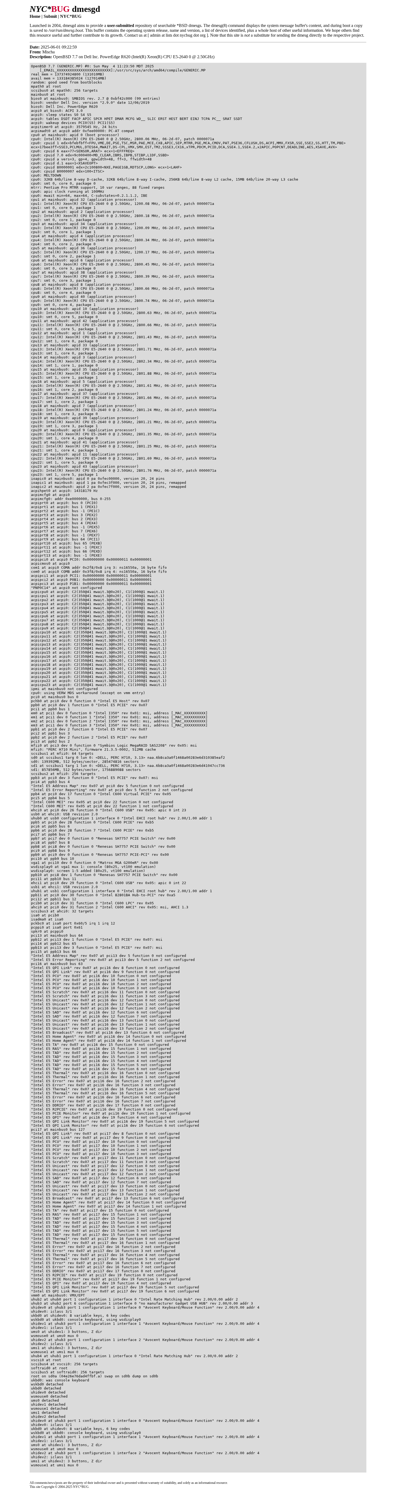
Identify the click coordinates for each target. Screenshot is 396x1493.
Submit (50, 16)
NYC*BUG (70, 16)
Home (35, 16)
